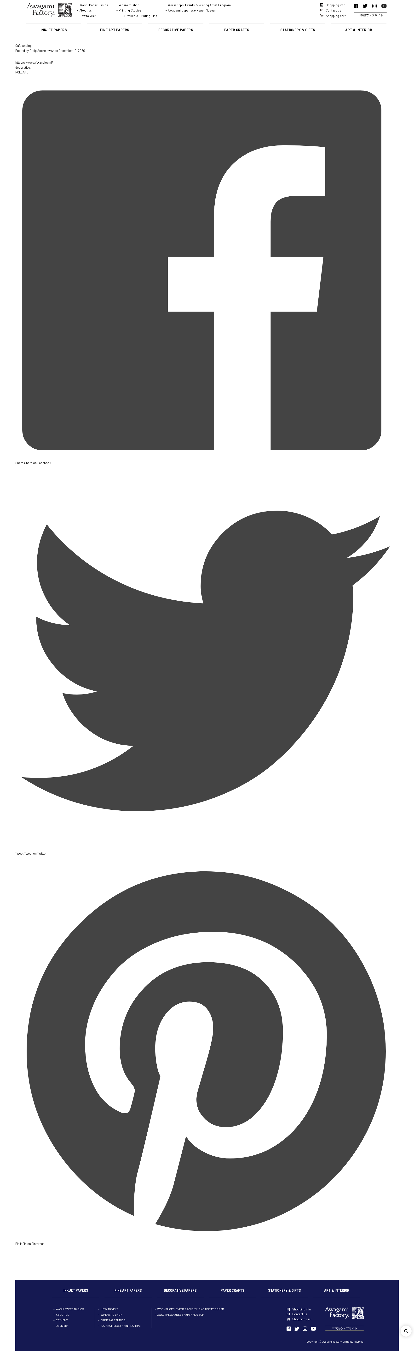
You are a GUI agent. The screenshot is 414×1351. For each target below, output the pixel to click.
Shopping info (335, 5)
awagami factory (332, 1341)
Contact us (333, 10)
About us (86, 10)
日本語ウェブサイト (370, 15)
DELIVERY (62, 1325)
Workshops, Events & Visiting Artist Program (199, 5)
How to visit (88, 16)
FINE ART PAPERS (114, 29)
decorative (22, 67)
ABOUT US (62, 1314)
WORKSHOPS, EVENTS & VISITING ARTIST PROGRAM (190, 1309)
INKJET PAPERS (54, 29)
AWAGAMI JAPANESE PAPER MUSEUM (180, 1314)
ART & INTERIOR (358, 29)
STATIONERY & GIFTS (297, 29)
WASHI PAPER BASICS (70, 1309)
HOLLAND (22, 72)
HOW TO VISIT (109, 1309)
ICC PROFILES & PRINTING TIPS (121, 1325)
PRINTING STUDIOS (113, 1320)
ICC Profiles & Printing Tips (138, 16)
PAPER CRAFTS (236, 29)
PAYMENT (62, 1320)
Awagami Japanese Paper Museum (193, 10)
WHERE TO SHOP (111, 1314)
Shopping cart (336, 16)
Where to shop (129, 5)
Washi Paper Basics (94, 5)
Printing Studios (130, 10)
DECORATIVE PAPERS (175, 29)
